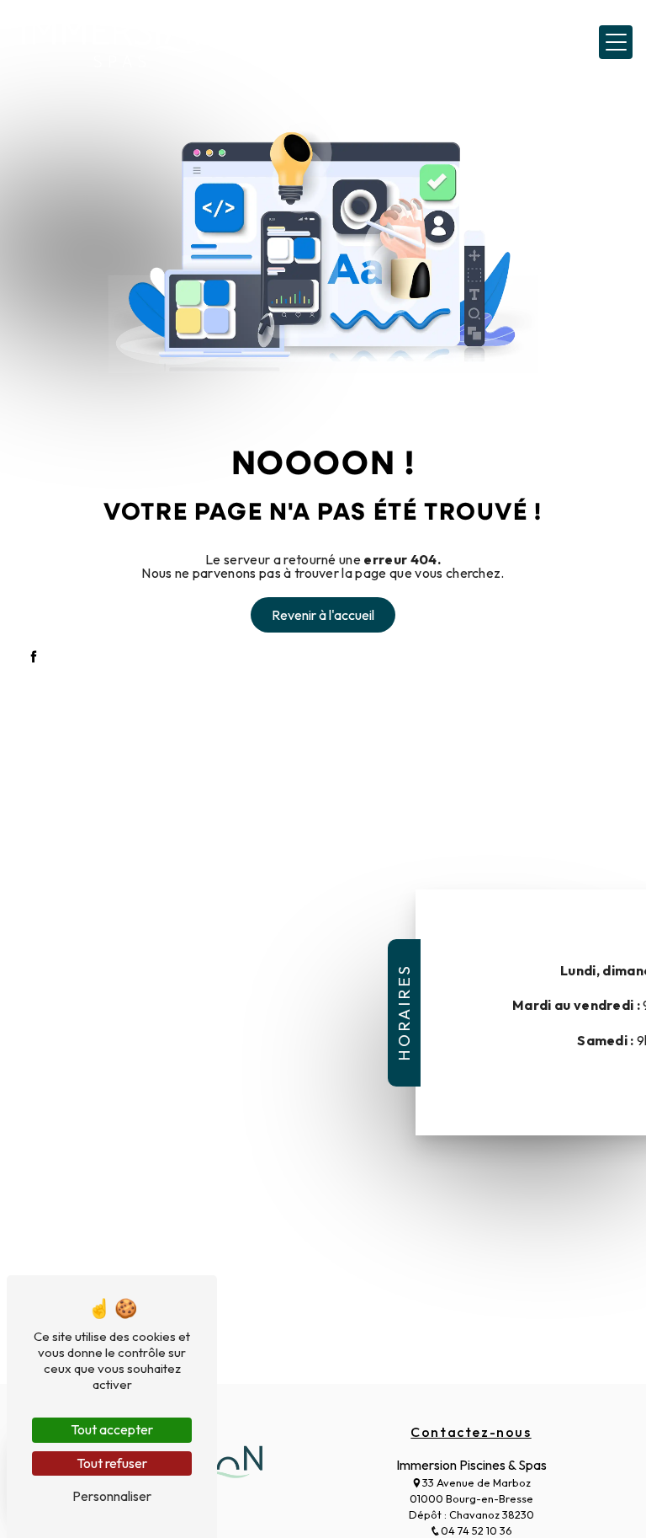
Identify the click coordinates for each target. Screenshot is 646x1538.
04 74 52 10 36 (476, 1530)
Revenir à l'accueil (323, 614)
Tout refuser (112, 1463)
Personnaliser (111, 1495)
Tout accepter (112, 1429)
